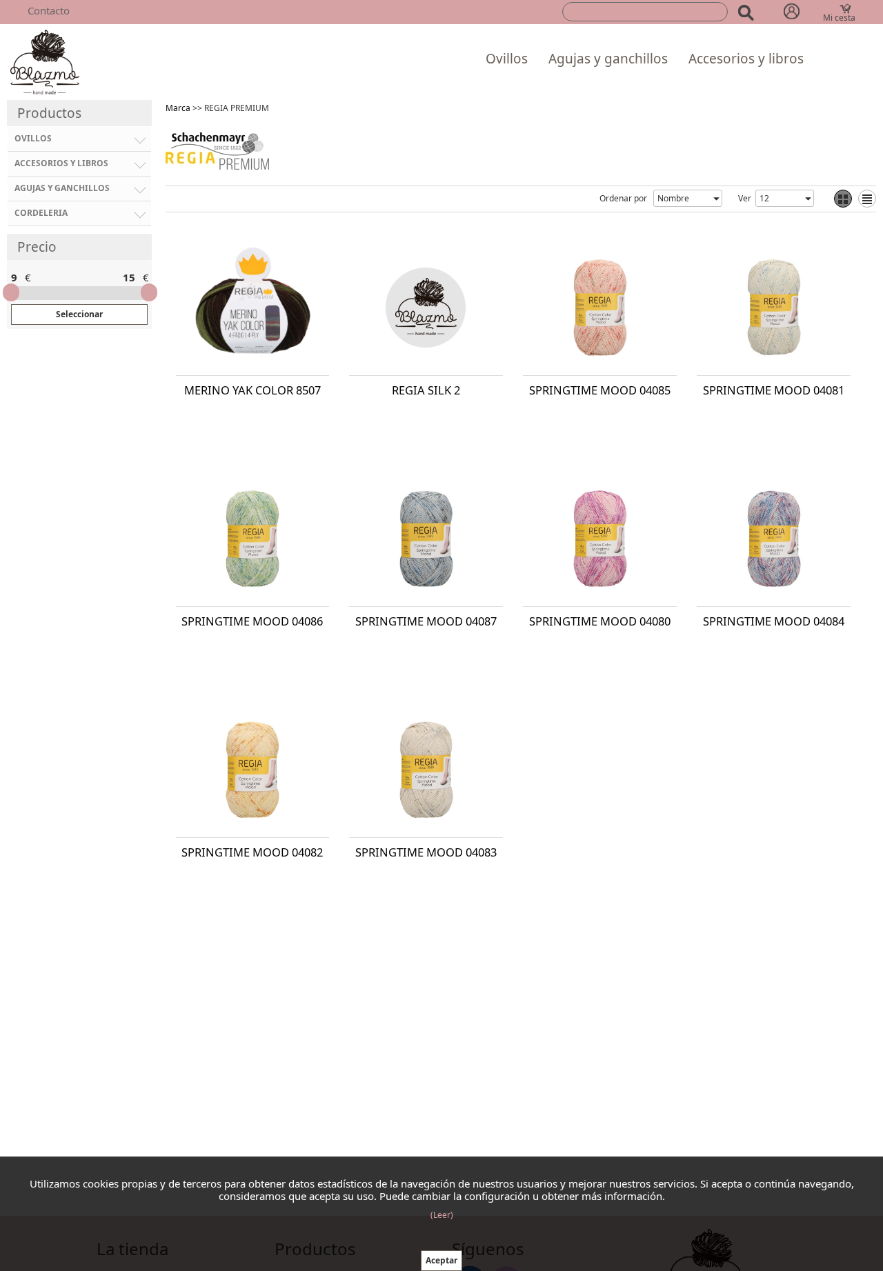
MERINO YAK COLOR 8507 (252, 390)
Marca (178, 108)
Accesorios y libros (746, 59)
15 (129, 277)
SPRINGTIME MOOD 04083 (426, 852)
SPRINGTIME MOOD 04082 (252, 852)
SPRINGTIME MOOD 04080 (600, 621)
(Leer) (441, 1215)
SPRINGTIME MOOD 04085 (600, 390)
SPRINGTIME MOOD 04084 (773, 621)
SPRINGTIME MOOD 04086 (252, 621)
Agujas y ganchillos (608, 59)
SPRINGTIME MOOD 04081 (773, 390)
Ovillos (507, 59)
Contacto (49, 10)
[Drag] (11, 292)
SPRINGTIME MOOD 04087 (426, 621)
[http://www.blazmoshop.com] (44, 61)
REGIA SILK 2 (426, 390)
